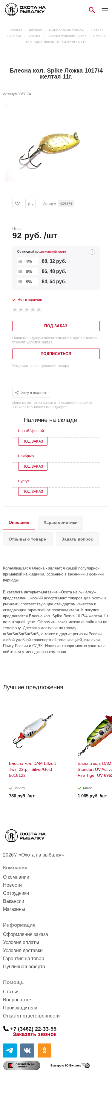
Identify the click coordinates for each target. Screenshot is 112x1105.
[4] (33, 310)
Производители (20, 1007)
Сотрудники (16, 893)
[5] (39, 310)
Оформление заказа (25, 934)
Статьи (11, 991)
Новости (12, 885)
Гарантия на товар (23, 958)
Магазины (14, 909)
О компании (16, 877)
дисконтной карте (52, 251)
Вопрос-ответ (18, 999)
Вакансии (13, 901)
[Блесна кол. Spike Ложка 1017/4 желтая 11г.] (56, 179)
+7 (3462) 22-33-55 (33, 1029)
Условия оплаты (21, 942)
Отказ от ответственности (31, 1015)
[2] (21, 310)
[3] (27, 310)
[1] (15, 310)
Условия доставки (23, 950)
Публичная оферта (24, 966)
